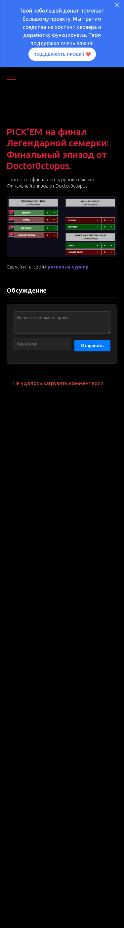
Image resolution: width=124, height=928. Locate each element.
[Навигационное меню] (11, 77)
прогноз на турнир (67, 266)
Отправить (92, 345)
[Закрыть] (117, 5)
